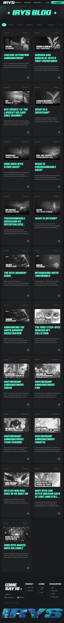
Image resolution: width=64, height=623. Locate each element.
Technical (39, 24)
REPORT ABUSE (55, 596)
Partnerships (29, 24)
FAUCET (53, 593)
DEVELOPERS (37, 2)
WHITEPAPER (54, 590)
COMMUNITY (18, 2)
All (4, 24)
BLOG (42, 592)
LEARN (47, 2)
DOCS (52, 587)
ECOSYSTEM (27, 2)
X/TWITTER (10, 597)
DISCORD (22, 597)
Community (11, 24)
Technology (20, 24)
